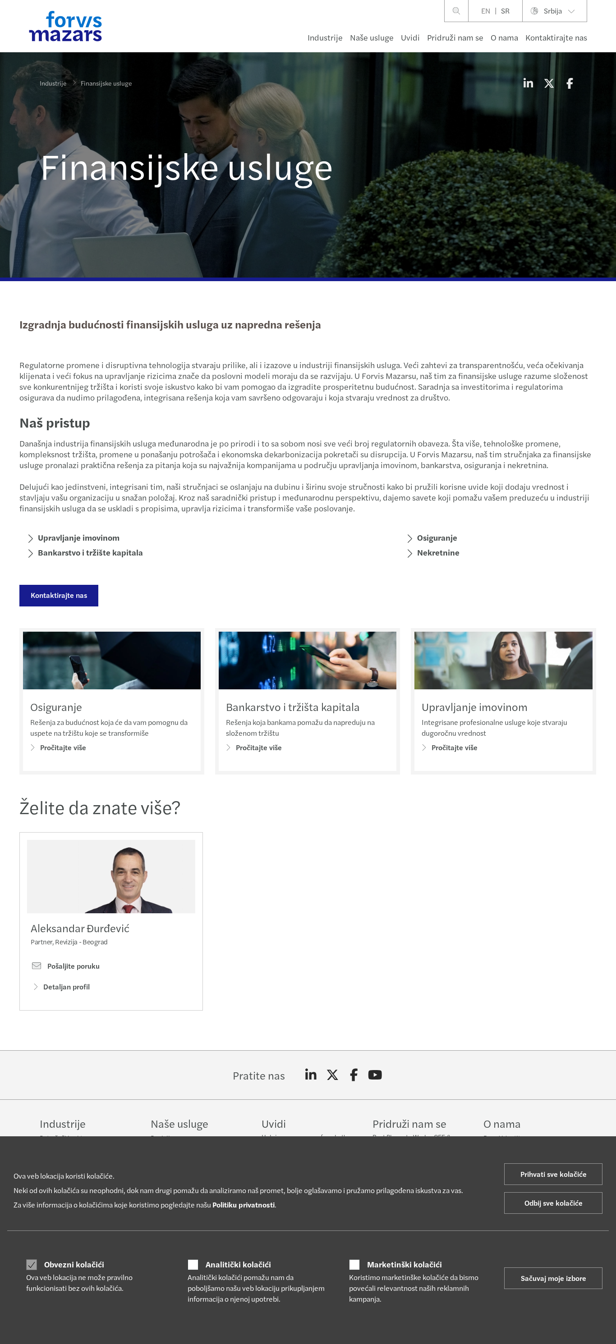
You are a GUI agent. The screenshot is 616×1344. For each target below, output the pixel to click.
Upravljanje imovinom (79, 537)
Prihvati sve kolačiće (553, 1174)
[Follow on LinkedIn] (311, 1075)
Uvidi (410, 37)
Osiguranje (437, 537)
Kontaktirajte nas (556, 37)
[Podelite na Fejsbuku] (569, 83)
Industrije (325, 37)
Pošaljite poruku (73, 966)
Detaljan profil (66, 986)
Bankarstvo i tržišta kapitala (293, 706)
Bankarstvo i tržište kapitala (90, 552)
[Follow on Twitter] (332, 1075)
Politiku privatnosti (243, 1204)
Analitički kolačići (238, 1264)
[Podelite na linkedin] (528, 83)
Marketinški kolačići (404, 1264)
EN (485, 10)
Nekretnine (438, 552)
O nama (504, 37)
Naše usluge (372, 37)
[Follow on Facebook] (354, 1075)
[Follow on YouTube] (375, 1075)
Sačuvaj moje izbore (553, 1278)
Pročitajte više (63, 747)
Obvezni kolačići (74, 1264)
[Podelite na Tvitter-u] (549, 83)
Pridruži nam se (455, 37)
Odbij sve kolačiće (553, 1203)
